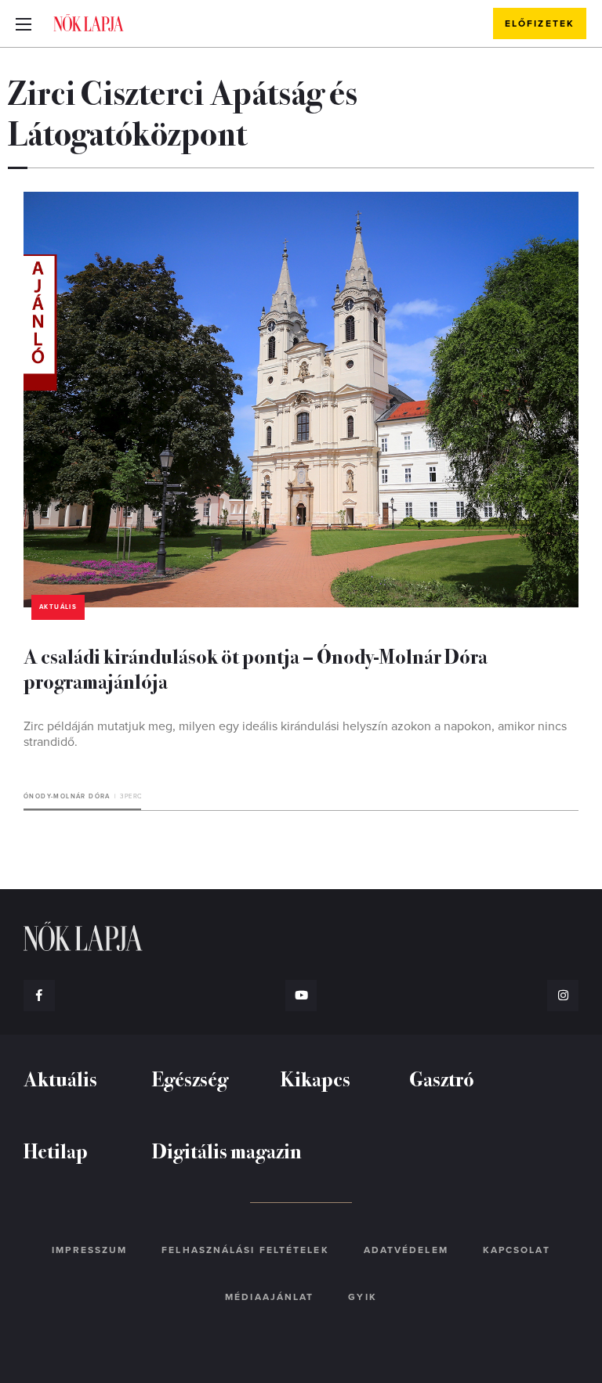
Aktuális (58, 606)
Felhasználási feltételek (244, 1249)
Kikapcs (315, 1078)
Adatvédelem (406, 1249)
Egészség (190, 1078)
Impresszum (89, 1249)
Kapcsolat (516, 1249)
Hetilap (56, 1150)
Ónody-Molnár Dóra (67, 796)
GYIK (362, 1296)
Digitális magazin (227, 1150)
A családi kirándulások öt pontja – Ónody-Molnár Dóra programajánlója (256, 668)
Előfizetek (540, 23)
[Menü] (23, 23)
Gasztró (441, 1078)
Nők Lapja (88, 22)
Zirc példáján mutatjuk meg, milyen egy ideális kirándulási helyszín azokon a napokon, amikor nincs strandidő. (295, 734)
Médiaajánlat (269, 1296)
